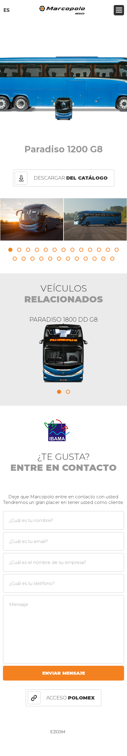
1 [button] (10, 250)
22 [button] (86, 259)
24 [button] (103, 259)
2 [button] (19, 250)
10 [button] (90, 250)
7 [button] (63, 250)
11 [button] (99, 250)
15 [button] (24, 259)
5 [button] (46, 250)
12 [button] (108, 250)
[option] (31, 219)
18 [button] (50, 259)
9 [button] (81, 250)
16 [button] (32, 259)
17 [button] (41, 259)
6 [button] (55, 250)
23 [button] (94, 259)
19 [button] (59, 259)
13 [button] (117, 250)
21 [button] (77, 259)
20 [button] (68, 259)
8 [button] (72, 250)
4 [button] (37, 250)
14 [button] (15, 259)
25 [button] (112, 259)
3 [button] (28, 250)
